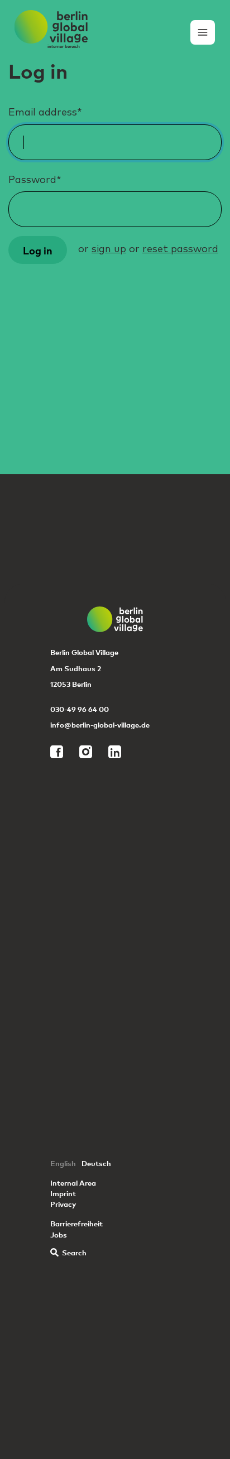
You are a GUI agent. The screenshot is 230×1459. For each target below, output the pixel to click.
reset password (180, 249)
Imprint (63, 1193)
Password (34, 180)
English (63, 1163)
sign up (109, 249)
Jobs (58, 1234)
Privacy (63, 1203)
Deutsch (96, 1163)
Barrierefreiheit (76, 1223)
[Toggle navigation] (202, 32)
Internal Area (73, 1182)
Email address (45, 113)
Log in (37, 250)
